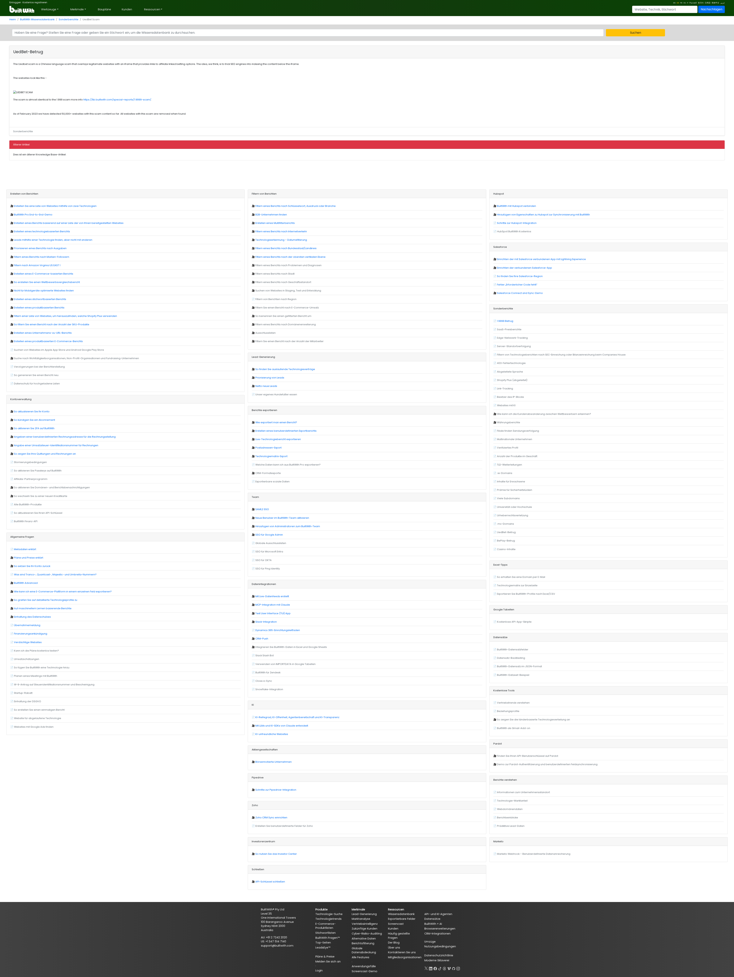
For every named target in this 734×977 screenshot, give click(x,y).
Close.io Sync (263, 681)
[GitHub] (453, 968)
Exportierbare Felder (401, 919)
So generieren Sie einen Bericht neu (36, 375)
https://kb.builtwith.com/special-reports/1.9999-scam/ (117, 99)
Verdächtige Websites (28, 642)
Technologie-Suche (329, 914)
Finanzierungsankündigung (30, 633)
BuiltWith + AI (433, 924)
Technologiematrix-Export (271, 456)
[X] (426, 968)
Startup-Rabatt (23, 693)
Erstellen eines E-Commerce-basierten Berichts (43, 273)
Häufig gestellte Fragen (399, 936)
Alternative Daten (364, 938)
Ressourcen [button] (152, 9)
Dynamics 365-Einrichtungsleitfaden (277, 630)
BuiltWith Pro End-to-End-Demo (33, 214)
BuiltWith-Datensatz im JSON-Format (519, 666)
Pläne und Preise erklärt (28, 557)
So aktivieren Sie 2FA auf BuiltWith (34, 428)
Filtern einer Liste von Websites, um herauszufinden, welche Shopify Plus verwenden (65, 316)
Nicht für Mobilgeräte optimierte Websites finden (44, 290)
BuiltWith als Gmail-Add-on (513, 728)
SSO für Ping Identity (267, 568)
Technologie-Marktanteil (512, 800)
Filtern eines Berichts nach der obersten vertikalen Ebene (290, 257)
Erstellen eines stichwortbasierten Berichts (40, 299)
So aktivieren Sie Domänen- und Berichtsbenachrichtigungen (52, 487)
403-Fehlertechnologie (511, 363)
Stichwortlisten (325, 933)
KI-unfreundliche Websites (271, 734)
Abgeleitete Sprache (510, 371)
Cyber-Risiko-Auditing (367, 933)
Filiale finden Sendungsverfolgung (518, 430)
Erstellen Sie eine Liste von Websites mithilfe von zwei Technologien (55, 206)
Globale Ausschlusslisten (270, 543)
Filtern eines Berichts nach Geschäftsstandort (283, 282)
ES (685, 3)
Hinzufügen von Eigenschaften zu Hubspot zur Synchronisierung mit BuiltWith (543, 214)
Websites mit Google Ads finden (34, 726)
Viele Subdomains (508, 498)
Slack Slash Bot (264, 655)
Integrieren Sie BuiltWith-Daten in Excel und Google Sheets (291, 647)
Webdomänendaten (510, 809)
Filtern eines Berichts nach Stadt (275, 273)
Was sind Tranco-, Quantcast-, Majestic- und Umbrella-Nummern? (55, 574)
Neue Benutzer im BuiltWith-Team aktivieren (282, 517)
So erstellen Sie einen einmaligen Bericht (39, 709)
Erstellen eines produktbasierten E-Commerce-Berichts (48, 341)
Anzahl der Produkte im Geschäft (517, 456)
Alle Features (360, 957)
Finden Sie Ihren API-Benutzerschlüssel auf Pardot (527, 756)
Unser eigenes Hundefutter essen (276, 394)
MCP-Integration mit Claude (272, 604)
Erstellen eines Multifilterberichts (275, 223)
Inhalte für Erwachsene (511, 481)
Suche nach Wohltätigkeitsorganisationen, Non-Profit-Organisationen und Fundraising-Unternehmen (76, 358)
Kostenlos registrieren (35, 2)
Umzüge (430, 942)
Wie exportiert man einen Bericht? (276, 422)
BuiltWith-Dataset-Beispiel (513, 675)
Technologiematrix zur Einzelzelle (517, 585)
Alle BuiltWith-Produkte (28, 504)
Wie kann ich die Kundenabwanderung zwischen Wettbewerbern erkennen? (544, 414)
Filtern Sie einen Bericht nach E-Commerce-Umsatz (287, 307)
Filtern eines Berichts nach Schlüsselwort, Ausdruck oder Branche (295, 206)
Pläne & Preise (325, 956)
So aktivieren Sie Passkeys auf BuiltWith (38, 470)
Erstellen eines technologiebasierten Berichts (42, 231)
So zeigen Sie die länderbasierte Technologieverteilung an (533, 719)
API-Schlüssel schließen (270, 881)
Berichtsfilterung (363, 943)
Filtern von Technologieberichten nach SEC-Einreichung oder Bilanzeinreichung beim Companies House (561, 354)
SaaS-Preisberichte (509, 329)
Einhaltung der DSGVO (27, 701)
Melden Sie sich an (328, 961)
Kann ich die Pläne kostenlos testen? (36, 650)
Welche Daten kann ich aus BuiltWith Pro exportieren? (288, 464)
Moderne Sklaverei (436, 960)
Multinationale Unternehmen (514, 439)
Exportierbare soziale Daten (272, 481)
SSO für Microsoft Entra (269, 551)
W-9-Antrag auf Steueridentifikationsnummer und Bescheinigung (54, 684)
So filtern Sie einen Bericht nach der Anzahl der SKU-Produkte (51, 324)
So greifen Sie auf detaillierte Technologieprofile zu (45, 600)
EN (674, 3)
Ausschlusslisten (265, 332)
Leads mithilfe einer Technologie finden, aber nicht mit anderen (53, 239)
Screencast (396, 924)
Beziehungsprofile (508, 711)
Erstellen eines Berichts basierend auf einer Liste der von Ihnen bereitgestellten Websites (68, 223)
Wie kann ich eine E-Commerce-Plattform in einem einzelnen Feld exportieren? (63, 591)
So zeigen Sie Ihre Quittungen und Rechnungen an (45, 453)
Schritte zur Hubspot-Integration (517, 223)
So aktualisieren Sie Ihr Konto (32, 411)
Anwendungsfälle (364, 966)
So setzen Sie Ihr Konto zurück (32, 566)
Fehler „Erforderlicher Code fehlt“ (517, 284)
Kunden (127, 9)
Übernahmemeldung (27, 625)
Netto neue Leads (266, 386)
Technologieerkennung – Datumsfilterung (281, 239)
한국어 (701, 3)
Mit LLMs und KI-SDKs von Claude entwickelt (281, 725)
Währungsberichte (508, 422)
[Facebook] (435, 968)
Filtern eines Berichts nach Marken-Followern (41, 257)
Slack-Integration (266, 621)
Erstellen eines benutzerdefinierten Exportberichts (286, 430)
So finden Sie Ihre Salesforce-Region (520, 276)
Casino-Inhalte (506, 549)
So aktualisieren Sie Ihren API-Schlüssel (38, 513)
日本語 (707, 3)
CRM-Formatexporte (268, 473)
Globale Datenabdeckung (364, 950)
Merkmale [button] (77, 9)
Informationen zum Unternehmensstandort (523, 792)
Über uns (394, 947)
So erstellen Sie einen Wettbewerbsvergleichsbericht (47, 282)
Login (319, 970)
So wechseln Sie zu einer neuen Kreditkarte (40, 496)
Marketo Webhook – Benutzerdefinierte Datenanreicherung (533, 853)
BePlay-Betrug (506, 540)
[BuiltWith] (22, 9)
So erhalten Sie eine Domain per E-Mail (521, 577)
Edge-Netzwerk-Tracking (512, 337)
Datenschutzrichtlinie (438, 955)
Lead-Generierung (364, 914)
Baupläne (104, 9)
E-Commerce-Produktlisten (325, 926)
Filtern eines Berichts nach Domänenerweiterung (285, 324)
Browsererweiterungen (439, 929)
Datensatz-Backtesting (511, 658)
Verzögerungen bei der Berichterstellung (39, 366)
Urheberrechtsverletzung (512, 515)
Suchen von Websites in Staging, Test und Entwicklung (288, 290)
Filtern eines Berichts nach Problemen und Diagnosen (288, 265)
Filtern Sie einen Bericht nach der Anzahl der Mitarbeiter (289, 341)
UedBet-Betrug (506, 532)
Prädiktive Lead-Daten (511, 826)
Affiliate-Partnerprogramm (30, 479)
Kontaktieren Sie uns (402, 952)
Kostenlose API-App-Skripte (514, 621)
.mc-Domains (505, 523)
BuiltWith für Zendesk (267, 672)
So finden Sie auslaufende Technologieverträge (285, 369)
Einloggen (15, 2)
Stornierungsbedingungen (30, 462)
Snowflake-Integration (269, 689)
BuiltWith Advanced (26, 583)
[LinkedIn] (430, 968)
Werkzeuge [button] (48, 9)
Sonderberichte (68, 19)
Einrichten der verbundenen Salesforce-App (524, 267)
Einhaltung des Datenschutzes (32, 616)
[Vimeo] (449, 968)
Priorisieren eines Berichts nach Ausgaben (40, 248)
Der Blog (393, 942)
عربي (722, 3)
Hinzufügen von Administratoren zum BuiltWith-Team (287, 526)
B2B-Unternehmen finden (271, 214)
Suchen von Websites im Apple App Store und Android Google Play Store (59, 349)
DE (678, 3)
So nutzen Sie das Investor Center (276, 853)
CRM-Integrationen (437, 933)
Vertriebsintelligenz (365, 924)
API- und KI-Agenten (438, 914)
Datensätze (432, 919)
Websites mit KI (506, 405)
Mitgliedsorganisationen (403, 957)
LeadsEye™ (322, 947)
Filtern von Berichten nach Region (275, 299)
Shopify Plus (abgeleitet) (512, 380)
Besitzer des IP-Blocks (510, 397)
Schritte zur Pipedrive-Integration (275, 789)
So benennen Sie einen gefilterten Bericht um (283, 316)
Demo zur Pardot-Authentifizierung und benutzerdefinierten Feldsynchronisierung (547, 764)
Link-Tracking (505, 388)
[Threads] (444, 968)
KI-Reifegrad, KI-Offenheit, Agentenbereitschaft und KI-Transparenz (297, 717)
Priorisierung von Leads (269, 377)
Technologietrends (328, 919)
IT (687, 3)
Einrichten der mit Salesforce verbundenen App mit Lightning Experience (541, 259)
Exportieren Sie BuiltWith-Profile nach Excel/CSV (526, 593)
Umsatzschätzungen (26, 659)
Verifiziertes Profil (507, 447)
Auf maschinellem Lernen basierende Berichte (42, 608)
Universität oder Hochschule (514, 507)
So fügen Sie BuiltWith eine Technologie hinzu (41, 667)
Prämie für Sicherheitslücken (514, 490)
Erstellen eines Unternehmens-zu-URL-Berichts (43, 332)
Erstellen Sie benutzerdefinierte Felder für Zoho (284, 826)
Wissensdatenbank (401, 914)
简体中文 (715, 3)
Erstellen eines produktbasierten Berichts (39, 307)
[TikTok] (440, 968)
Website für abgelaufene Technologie (37, 718)
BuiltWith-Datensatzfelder (512, 649)
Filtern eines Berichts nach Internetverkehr (281, 231)
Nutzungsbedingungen (440, 946)
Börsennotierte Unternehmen (273, 761)
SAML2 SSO (262, 509)
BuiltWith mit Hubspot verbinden (516, 206)
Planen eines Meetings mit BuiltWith (35, 676)
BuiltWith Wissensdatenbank (37, 19)
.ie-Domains (504, 473)
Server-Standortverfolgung (514, 346)
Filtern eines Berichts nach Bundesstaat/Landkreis (286, 248)
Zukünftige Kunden (364, 929)
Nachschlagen (711, 9)
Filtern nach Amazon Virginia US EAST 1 (37, 265)
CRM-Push (261, 638)
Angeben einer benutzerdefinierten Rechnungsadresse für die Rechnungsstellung (65, 436)
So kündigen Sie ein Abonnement (34, 420)
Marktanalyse (361, 919)
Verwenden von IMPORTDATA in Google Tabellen (285, 664)
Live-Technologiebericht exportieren (278, 439)
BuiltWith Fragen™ (327, 938)
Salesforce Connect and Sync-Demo (520, 293)
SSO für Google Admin (269, 534)
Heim (12, 19)
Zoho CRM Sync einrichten (271, 817)
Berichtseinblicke (507, 817)
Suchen (635, 32)
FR (681, 3)
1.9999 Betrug (505, 321)
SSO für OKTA (263, 560)
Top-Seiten (323, 942)
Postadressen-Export (268, 447)
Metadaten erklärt (25, 549)
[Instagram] (458, 968)
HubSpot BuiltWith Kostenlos (514, 231)
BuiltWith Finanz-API (25, 521)
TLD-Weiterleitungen (509, 464)
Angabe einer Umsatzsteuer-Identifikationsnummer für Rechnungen (56, 445)
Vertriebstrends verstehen (513, 702)
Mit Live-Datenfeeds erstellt (272, 596)
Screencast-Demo (364, 971)
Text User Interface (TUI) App (273, 613)
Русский (693, 3)
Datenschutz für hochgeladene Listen (37, 383)
